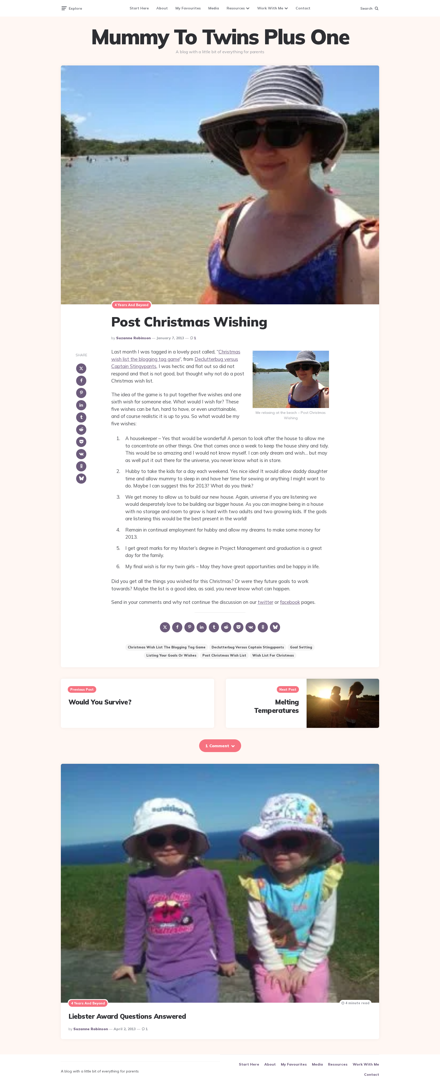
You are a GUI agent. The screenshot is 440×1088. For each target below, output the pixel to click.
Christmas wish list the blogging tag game (166, 647)
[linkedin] (81, 405)
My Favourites (188, 8)
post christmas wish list (224, 655)
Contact (303, 8)
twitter (265, 602)
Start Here (139, 8)
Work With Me (270, 8)
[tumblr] (81, 417)
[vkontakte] (81, 454)
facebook (290, 602)
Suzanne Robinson (133, 338)
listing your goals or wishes (171, 655)
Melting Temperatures (276, 706)
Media (213, 8)
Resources (236, 8)
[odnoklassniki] (81, 466)
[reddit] (81, 430)
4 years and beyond (131, 305)
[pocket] (81, 442)
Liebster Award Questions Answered (127, 1016)
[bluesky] (81, 478)
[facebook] (81, 381)
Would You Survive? (99, 702)
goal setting (301, 647)
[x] (81, 368)
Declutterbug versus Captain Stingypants (248, 647)
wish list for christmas (273, 655)
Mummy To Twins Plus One (220, 36)
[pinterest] (81, 393)
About (162, 8)
